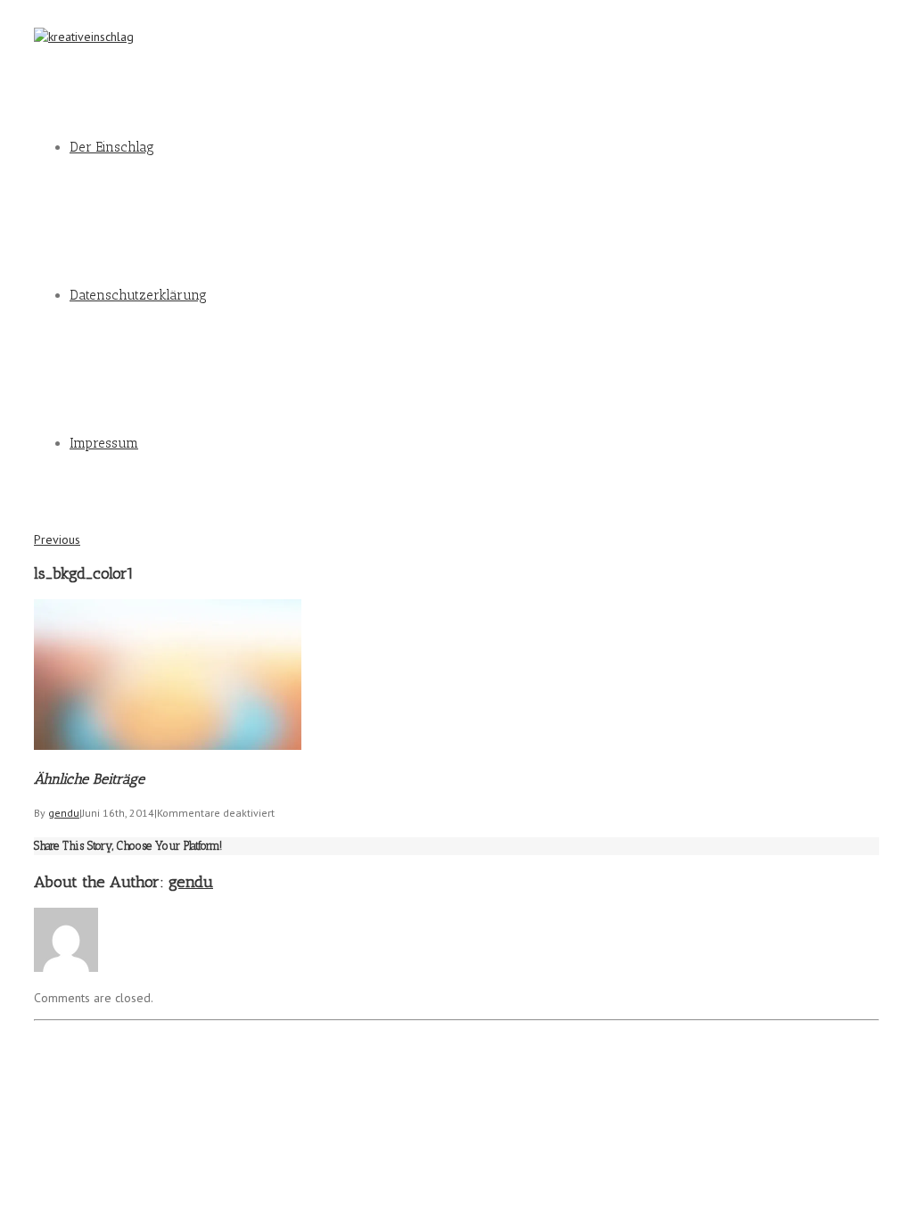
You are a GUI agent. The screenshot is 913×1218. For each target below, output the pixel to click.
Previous (57, 539)
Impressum (104, 443)
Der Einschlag (112, 147)
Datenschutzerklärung (138, 295)
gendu (63, 812)
